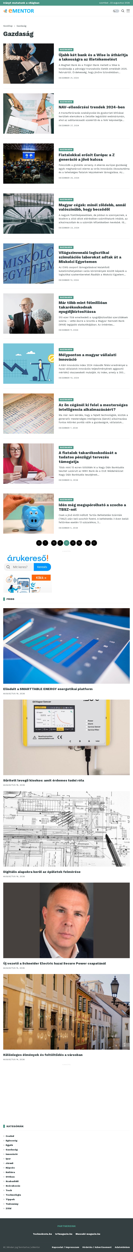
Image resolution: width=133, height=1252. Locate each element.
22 (88, 543)
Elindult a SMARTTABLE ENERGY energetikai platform (48, 689)
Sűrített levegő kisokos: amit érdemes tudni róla (43, 780)
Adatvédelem (122, 1247)
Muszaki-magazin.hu (88, 1234)
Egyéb (9, 1145)
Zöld (8, 1208)
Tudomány (12, 1204)
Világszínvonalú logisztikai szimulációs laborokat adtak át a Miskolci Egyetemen (90, 257)
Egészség (11, 1140)
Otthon (10, 1176)
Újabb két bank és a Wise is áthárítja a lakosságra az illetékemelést (93, 57)
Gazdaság (21, 26)
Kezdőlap (8, 26)
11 (60, 543)
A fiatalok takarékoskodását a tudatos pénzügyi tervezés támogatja (88, 457)
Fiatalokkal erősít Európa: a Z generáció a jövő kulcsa (87, 157)
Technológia (13, 1195)
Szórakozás (13, 1185)
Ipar (8, 1158)
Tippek (10, 1199)
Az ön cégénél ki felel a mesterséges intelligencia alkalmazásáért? (93, 407)
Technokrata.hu (42, 1234)
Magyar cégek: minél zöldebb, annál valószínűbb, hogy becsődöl (92, 207)
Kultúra (10, 1172)
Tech (9, 1190)
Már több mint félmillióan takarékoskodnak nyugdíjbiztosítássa (83, 307)
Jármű (9, 1163)
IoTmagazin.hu (63, 1234)
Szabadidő (12, 1181)
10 (54, 543)
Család (10, 1136)
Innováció (12, 1154)
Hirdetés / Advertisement (97, 1247)
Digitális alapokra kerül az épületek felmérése (42, 872)
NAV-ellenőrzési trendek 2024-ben (92, 107)
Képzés (10, 1167)
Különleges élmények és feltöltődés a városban (43, 1055)
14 (79, 543)
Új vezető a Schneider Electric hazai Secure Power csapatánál (54, 963)
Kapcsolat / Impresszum (65, 1247)
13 (73, 543)
